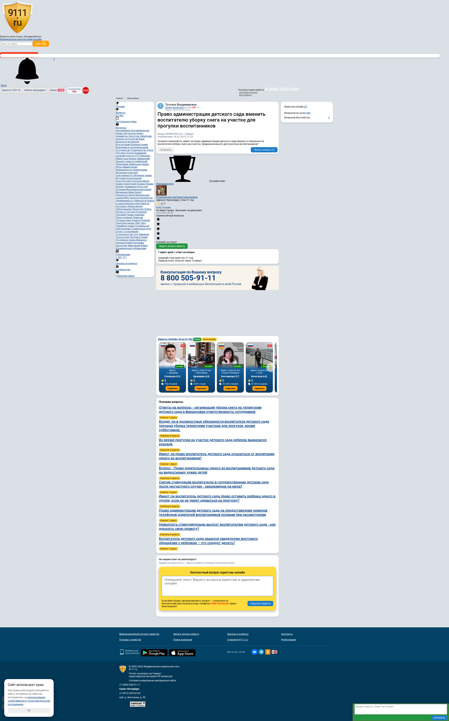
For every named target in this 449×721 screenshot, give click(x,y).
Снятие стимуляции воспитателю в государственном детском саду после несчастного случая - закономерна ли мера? (214, 484)
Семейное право (125, 225)
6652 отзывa (163, 205)
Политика (141, 211)
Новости (144, 203)
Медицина (122, 192)
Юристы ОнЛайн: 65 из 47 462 (175, 339)
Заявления (122, 164)
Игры (119, 167)
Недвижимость (125, 200)
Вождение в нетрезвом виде (132, 147)
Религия (145, 220)
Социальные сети (141, 228)
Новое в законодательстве (135, 202)
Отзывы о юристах (130, 639)
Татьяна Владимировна (181, 104)
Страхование (130, 231)
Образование (124, 209)
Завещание (143, 158)
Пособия (121, 214)
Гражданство (139, 150)
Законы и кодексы (238, 634)
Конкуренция (134, 178)
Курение (121, 189)
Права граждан (135, 214)
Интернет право (143, 175)
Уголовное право (126, 240)
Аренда (120, 139)
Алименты (122, 136)
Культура (142, 186)
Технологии (123, 237)
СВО (137, 223)
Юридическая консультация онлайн (21, 39)
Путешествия (124, 220)
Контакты (287, 634)
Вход (3, 85)
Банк (142, 139)
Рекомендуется (165, 183)
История (121, 178)
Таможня (144, 234)
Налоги (134, 197)
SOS (86, 90)
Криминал (131, 186)
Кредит (120, 186)
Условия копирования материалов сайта (152, 680)
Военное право (139, 144)
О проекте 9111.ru (237, 639)
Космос (141, 183)
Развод (136, 220)
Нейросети (140, 200)
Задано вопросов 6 (175, 107)
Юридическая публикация (131, 248)
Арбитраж (146, 136)
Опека (147, 209)
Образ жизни (135, 206)
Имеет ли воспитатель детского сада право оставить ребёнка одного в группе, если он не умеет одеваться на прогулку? (217, 498)
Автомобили (123, 130)
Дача (150, 150)
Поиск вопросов (182, 639)
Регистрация (209, 339)
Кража (149, 183)
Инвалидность (124, 169)
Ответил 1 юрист (168, 417)
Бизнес (135, 141)
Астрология (132, 139)
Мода (132, 195)
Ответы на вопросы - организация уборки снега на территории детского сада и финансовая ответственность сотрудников (210, 409)
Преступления (124, 217)
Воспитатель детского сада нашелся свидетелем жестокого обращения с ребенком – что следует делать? (208, 540)
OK (29, 710)
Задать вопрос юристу (172, 246)
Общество (138, 209)
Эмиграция (134, 245)
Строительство (125, 234)
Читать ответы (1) (264, 149)
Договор (121, 153)
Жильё (133, 158)
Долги (130, 153)
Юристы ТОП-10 (11, 90)
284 (308, 113)
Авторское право (133, 133)
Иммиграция (130, 167)
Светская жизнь (125, 223)
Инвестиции (140, 169)
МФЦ (127, 197)
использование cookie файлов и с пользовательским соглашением (29, 701)
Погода (130, 211)
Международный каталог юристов (139, 634)
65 (305, 106)
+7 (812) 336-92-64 (129, 693)
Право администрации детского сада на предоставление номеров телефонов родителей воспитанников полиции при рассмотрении (213, 512)
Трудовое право (139, 237)
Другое (130, 155)
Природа (138, 217)
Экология (122, 245)
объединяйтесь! (32, 36)
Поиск (197, 339)
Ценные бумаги (125, 242)
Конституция (123, 181)
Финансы (141, 240)
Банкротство (123, 141)
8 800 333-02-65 (219, 603)
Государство (123, 150)
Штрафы (139, 242)
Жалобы (145, 155)
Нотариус (122, 206)
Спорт (119, 231)
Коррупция (130, 183)
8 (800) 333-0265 (282, 89)
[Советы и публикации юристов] (17, 17)
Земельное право (139, 164)
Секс (143, 223)
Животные (122, 158)
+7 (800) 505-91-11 (129, 684)
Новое (56, 90)
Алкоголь (134, 136)
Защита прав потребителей (131, 161)
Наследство (146, 197)
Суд (136, 234)
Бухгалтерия (123, 144)
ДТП (137, 155)
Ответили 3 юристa (169, 436)
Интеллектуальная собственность (127, 174)
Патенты (121, 211)
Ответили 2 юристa (169, 478)
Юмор (144, 245)
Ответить (165, 149)
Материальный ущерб (138, 189)
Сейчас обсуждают (35, 90)
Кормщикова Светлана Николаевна (176, 197)
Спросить (172, 388)
